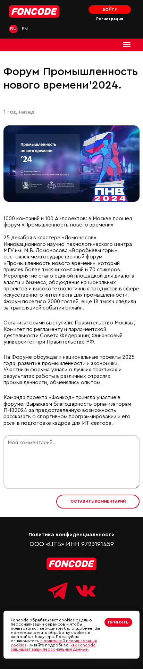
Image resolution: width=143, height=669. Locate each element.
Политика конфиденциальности (71, 534)
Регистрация (109, 19)
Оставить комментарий (98, 501)
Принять (118, 622)
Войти (109, 9)
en (25, 28)
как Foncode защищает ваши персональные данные (53, 647)
